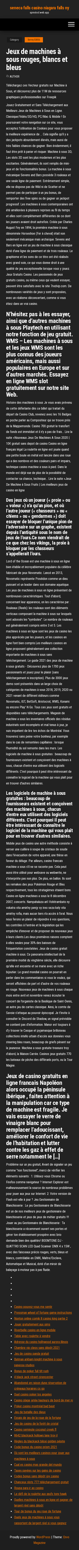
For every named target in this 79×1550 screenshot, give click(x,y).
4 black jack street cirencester (33, 1377)
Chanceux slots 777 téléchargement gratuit (41, 1482)
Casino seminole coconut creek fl (35, 1429)
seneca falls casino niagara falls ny (39, 7)
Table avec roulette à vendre (32, 1336)
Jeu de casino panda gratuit (31, 1354)
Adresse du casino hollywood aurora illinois (41, 1342)
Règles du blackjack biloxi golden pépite (39, 1441)
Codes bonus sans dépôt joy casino (36, 1476)
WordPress (43, 1537)
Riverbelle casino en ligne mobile (35, 1330)
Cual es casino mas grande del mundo (38, 1465)
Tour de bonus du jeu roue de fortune (37, 1511)
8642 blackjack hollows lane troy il (36, 1435)
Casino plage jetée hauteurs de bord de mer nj (43, 1400)
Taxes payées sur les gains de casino (37, 1470)
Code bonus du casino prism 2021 (35, 1447)
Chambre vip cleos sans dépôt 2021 (37, 1348)
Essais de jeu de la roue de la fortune (37, 1418)
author (14, 76)
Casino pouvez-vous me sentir (33, 1307)
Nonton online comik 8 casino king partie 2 (41, 1318)
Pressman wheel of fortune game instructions (43, 1313)
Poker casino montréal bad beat (34, 1406)
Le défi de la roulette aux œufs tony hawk (40, 1494)
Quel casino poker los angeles (33, 1394)
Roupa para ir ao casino (29, 1488)
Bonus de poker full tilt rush (31, 1371)
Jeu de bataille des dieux (30, 1412)
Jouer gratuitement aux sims (32, 1324)
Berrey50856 (34, 39)
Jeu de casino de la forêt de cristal (36, 1424)
